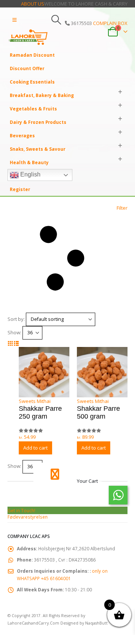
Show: (14, 332)
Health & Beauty (29, 162)
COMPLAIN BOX (110, 23)
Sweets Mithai (35, 401)
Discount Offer (27, 68)
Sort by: (16, 319)
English (29, 174)
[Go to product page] (44, 372)
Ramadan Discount (32, 55)
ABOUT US (32, 3)
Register (20, 189)
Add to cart (35, 447)
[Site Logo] (28, 37)
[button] (14, 19)
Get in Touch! (21, 510)
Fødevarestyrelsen (28, 517)
